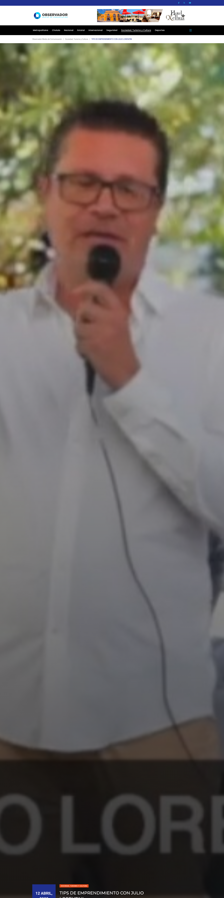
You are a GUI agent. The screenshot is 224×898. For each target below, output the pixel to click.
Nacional (68, 30)
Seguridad (111, 30)
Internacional (96, 30)
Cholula (56, 30)
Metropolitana (40, 30)
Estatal (81, 30)
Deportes (160, 30)
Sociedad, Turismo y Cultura (136, 30)
